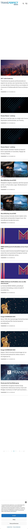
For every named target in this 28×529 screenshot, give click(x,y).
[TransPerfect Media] (9, 3)
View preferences (14, 523)
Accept (14, 515)
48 (19, 451)
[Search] (23, 3)
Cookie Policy (9, 526)
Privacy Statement (16, 526)
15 (15, 451)
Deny (14, 519)
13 (11, 451)
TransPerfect (4, 156)
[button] (26, 502)
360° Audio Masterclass (7, 78)
